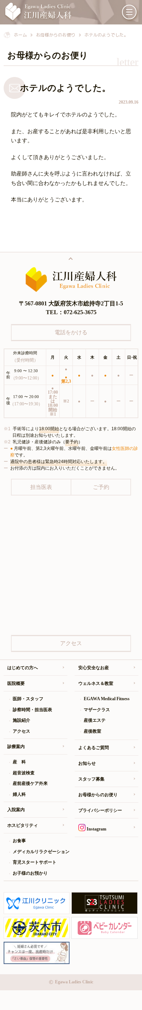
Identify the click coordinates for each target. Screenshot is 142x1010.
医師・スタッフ (28, 698)
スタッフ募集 (91, 779)
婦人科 (19, 794)
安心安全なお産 (93, 667)
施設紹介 (21, 720)
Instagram (96, 829)
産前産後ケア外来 (30, 783)
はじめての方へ (22, 667)
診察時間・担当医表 (32, 709)
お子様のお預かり (30, 873)
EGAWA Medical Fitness (107, 698)
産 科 (19, 761)
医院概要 (16, 683)
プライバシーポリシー (100, 810)
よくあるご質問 (93, 747)
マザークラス (97, 709)
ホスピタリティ (22, 825)
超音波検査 (24, 772)
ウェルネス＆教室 (95, 683)
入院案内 (16, 809)
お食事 (19, 840)
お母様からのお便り (98, 794)
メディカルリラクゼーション (40, 851)
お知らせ (87, 763)
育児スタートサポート (34, 862)
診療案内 (16, 746)
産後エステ (95, 720)
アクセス (21, 731)
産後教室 (92, 731)
